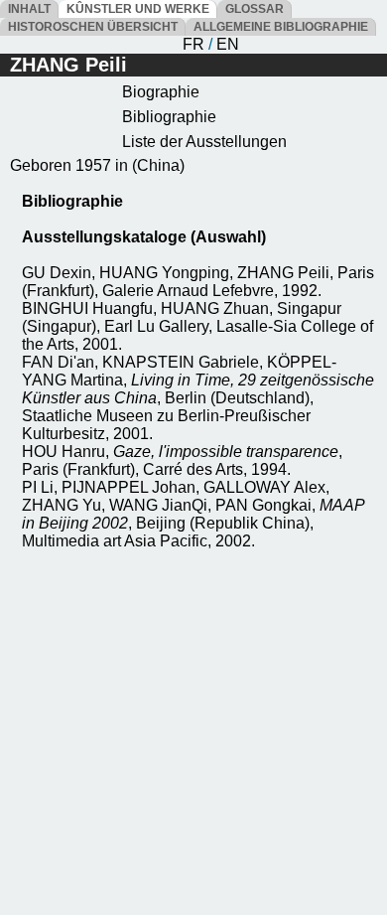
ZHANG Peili (68, 65)
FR (193, 44)
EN (227, 44)
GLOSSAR (254, 9)
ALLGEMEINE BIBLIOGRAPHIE (281, 27)
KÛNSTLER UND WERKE (138, 9)
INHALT (29, 9)
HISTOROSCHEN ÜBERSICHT (93, 27)
